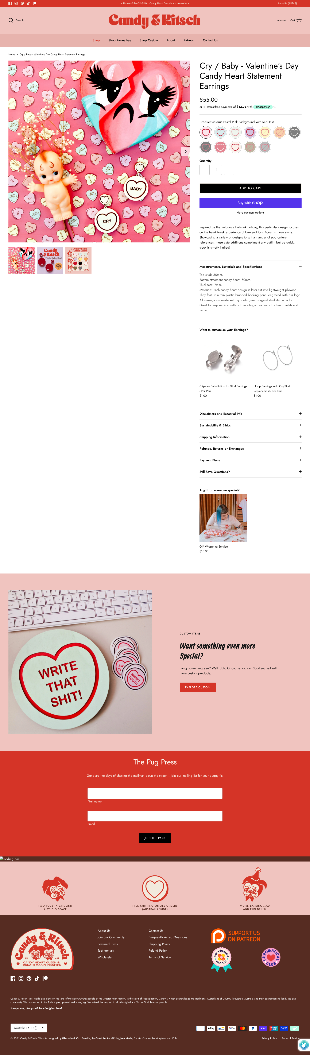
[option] (99, 151)
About (171, 40)
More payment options (250, 212)
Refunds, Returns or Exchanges (221, 448)
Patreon (188, 40)
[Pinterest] (22, 3)
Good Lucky (103, 1038)
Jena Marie (126, 1038)
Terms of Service (160, 957)
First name (95, 801)
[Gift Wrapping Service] (223, 518)
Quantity (205, 161)
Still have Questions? (214, 471)
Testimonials (106, 950)
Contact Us (210, 40)
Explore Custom (197, 687)
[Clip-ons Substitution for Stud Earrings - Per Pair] (223, 358)
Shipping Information (214, 437)
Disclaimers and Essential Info (220, 413)
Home (11, 54)
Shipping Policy (159, 944)
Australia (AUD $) (287, 3)
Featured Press (108, 944)
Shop (96, 40)
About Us (104, 930)
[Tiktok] (28, 3)
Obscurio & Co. (71, 1038)
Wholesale (105, 957)
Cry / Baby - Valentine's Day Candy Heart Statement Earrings (52, 54)
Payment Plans (209, 460)
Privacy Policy (269, 1038)
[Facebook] (10, 3)
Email (91, 824)
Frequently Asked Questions (168, 937)
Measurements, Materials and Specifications (230, 266)
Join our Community (111, 937)
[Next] (185, 151)
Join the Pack (155, 838)
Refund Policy (158, 950)
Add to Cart (250, 188)
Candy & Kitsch (28, 1038)
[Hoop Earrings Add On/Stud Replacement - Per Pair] (278, 358)
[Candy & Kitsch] (155, 20)
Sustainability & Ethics (215, 425)
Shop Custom (149, 40)
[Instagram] (16, 3)
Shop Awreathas (119, 40)
